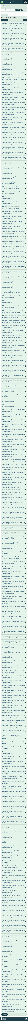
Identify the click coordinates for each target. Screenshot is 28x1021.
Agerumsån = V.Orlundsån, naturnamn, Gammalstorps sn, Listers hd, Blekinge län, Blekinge (12, 737)
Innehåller (4, 9)
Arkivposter (12, 15)
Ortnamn (4, 15)
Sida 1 (4, 20)
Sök (18, 10)
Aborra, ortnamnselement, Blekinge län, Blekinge (13, 464)
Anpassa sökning (6, 7)
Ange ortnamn (13, 7)
